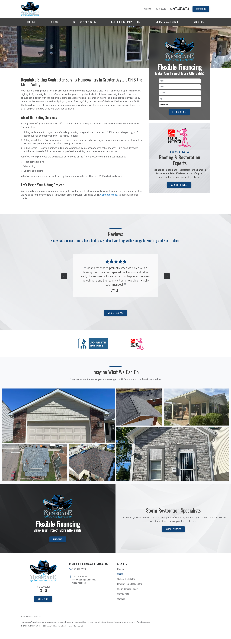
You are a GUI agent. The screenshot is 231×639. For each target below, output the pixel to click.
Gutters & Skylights (84, 22)
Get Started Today (179, 184)
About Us (199, 22)
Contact (121, 599)
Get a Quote (161, 9)
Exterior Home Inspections (125, 22)
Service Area (123, 594)
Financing (147, 9)
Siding (54, 22)
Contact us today (109, 194)
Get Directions (79, 583)
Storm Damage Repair (167, 22)
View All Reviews (115, 312)
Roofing (31, 22)
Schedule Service (173, 529)
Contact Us (201, 9)
